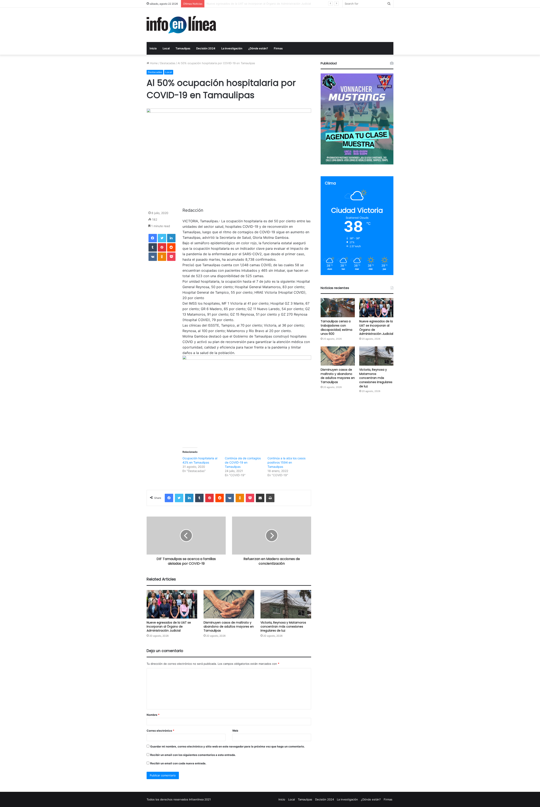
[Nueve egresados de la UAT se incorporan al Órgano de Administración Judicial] (172, 604)
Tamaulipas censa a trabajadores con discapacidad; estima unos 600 (336, 327)
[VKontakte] (152, 256)
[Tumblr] (152, 247)
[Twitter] (162, 238)
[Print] (270, 498)
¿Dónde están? (258, 48)
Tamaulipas (183, 48)
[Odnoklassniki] (162, 256)
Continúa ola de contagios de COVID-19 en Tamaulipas (243, 462)
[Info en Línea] (181, 25)
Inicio (153, 48)
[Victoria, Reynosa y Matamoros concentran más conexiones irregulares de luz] (286, 604)
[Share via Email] (260, 498)
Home (153, 63)
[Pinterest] (162, 247)
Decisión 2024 (205, 48)
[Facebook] (152, 238)
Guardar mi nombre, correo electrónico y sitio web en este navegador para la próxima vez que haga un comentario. (227, 746)
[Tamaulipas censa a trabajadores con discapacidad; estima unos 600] (338, 307)
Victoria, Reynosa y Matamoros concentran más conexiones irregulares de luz (283, 626)
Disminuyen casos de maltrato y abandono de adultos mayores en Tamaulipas (257, 3)
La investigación (231, 48)
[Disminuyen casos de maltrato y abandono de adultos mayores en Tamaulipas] (229, 604)
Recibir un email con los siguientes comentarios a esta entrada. (193, 755)
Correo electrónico (160, 730)
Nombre (153, 714)
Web (235, 730)
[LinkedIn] (171, 238)
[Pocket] (171, 256)
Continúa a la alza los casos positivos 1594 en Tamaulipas (286, 462)
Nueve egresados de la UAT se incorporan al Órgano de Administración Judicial (169, 626)
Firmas (278, 48)
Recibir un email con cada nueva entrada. (178, 763)
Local (166, 48)
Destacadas (167, 63)
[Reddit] (171, 247)
